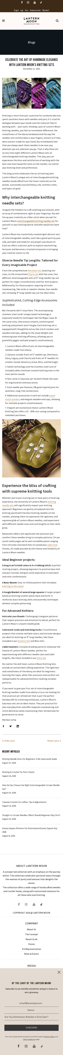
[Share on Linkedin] (17, 726)
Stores (31, 944)
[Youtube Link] (34, 904)
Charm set (33, 274)
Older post (9, 740)
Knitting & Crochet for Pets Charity (18, 772)
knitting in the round (12, 586)
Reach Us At (32, 939)
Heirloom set (34, 270)
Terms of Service (29, 1039)
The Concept (31, 934)
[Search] (57, 21)
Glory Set (41, 657)
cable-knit (52, 544)
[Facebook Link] (20, 904)
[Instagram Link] (26, 904)
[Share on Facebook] (3, 726)
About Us (31, 929)
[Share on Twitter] (10, 726)
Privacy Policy (50, 1036)
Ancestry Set (23, 640)
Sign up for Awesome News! (31, 10)
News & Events (31, 953)
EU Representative (31, 949)
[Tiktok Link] (41, 904)
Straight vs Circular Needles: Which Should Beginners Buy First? (31, 815)
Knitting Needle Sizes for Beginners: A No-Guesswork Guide (29, 759)
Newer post (53, 740)
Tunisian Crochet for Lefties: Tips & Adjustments (24, 802)
